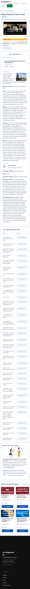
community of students (11, 473)
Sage (3, 3)
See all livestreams (8, 11)
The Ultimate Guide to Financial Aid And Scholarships (7, 269)
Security (4, 575)
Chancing (9, 3)
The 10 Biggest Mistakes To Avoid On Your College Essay (8, 292)
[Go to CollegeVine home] (6, 2)
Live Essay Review (6, 297)
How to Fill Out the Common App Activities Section (8, 239)
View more (26, 484)
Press (4, 580)
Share (5, 17)
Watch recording (21, 237)
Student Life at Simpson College (21, 496)
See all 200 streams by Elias (14, 167)
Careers (4, 577)
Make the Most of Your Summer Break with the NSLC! (22, 520)
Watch (8, 506)
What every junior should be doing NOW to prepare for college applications (8, 250)
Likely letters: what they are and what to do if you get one (8, 358)
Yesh (6, 503)
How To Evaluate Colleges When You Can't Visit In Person (8, 280)
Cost (10, 66)
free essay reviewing (18, 475)
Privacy (8, 585)
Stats (6, 66)
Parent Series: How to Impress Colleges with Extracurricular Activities (8, 390)
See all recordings (7, 48)
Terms (4, 585)
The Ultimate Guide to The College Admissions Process (8, 316)
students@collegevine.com (9, 562)
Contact (5, 582)
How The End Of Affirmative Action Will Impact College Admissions (8, 323)
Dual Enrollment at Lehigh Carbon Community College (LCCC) (8, 396)
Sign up (10, 5)
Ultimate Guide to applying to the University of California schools (8, 262)
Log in (3, 5)
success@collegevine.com (9, 559)
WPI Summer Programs (5, 496)
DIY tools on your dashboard (19, 472)
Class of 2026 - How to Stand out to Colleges (7, 520)
